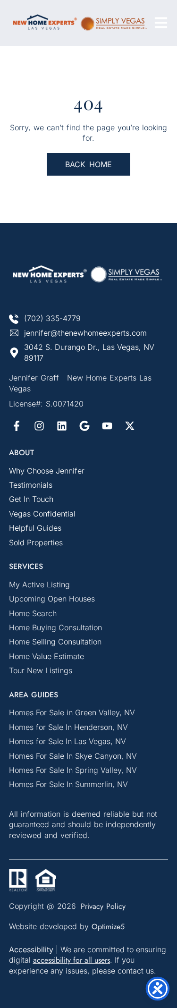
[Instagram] (39, 425)
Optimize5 (108, 926)
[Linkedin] (61, 425)
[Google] (84, 425)
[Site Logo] (79, 23)
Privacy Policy (103, 906)
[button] (160, 23)
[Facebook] (16, 425)
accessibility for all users (71, 960)
